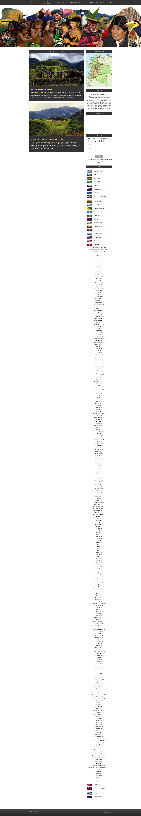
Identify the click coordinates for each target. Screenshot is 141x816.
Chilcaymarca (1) (98, 455)
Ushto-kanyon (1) (99, 751)
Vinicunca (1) (98, 761)
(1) (99, 391)
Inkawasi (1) (99, 552)
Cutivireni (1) (98, 486)
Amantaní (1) (98, 401)
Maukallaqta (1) (99, 599)
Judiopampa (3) (99, 273)
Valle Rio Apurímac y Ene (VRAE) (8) (99, 249)
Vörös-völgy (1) (99, 763)
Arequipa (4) (99, 259)
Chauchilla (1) (99, 451)
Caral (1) (99, 433)
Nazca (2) (99, 346)
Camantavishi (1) (98, 425)
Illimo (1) (98, 548)
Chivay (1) (99, 465)
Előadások (85, 2)
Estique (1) (99, 498)
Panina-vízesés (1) (99, 637)
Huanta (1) (99, 530)
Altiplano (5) (99, 255)
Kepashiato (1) (99, 562)
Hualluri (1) (99, 516)
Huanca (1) (99, 520)
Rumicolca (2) (99, 360)
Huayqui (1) (99, 534)
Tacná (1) (98, 712)
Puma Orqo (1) (99, 665)
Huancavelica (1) (98, 522)
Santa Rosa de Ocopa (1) (99, 694)
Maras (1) (99, 595)
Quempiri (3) (99, 284)
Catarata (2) (99, 314)
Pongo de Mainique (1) (99, 655)
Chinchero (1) (99, 461)
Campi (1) (99, 429)
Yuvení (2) (99, 387)
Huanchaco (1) (99, 528)
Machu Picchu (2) (99, 342)
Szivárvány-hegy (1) (99, 710)
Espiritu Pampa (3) (99, 269)
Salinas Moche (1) (99, 679)
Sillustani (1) (99, 706)
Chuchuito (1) (99, 471)
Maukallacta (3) (99, 275)
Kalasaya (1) (99, 560)
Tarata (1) (99, 720)
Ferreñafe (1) (99, 500)
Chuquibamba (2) (99, 320)
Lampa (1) (99, 574)
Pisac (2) (99, 350)
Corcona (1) (99, 483)
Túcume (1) (99, 738)
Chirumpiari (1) (99, 463)
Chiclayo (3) (99, 263)
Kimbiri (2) (99, 332)
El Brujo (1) (99, 490)
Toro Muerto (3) (99, 298)
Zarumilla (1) (98, 779)
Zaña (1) (99, 781)
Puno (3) (99, 280)
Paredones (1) (99, 641)
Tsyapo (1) (99, 732)
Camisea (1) (99, 427)
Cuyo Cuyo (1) (99, 488)
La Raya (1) (99, 570)
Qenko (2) (99, 356)
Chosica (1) (99, 469)
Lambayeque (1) (99, 572)
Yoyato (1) (99, 775)
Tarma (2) (99, 380)
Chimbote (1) (98, 457)
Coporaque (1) (99, 481)
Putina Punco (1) (98, 669)
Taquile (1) (99, 718)
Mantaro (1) (99, 593)
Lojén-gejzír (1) (99, 586)
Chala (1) (98, 447)
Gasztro (64, 2)
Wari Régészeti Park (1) (99, 765)
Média (92, 2)
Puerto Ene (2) (99, 352)
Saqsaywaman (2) (99, 366)
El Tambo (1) (98, 492)
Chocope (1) (99, 467)
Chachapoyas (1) (98, 445)
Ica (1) (99, 540)
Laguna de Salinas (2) (99, 338)
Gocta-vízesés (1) (99, 502)
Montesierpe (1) (99, 605)
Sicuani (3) (99, 290)
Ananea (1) (99, 405)
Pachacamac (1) (99, 635)
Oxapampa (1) (99, 631)
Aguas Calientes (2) (99, 302)
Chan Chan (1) (99, 449)
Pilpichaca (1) (99, 647)
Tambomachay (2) (99, 374)
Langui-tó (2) (98, 340)
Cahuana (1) (99, 423)
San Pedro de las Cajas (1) (99, 687)
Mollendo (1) (98, 601)
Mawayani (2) (99, 344)
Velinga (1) (99, 759)
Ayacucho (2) (98, 308)
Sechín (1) (99, 702)
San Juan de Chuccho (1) (99, 685)
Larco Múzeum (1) (99, 576)
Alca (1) (99, 399)
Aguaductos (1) (99, 395)
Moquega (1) (98, 607)
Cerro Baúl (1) (99, 443)
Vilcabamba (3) (99, 300)
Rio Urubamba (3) (99, 288)
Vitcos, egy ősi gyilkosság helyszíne (47, 139)
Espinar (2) (99, 326)
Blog (58, 2)
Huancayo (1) (99, 524)
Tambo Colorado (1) (98, 714)
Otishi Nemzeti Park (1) (99, 629)
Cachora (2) (99, 312)
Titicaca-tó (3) (99, 296)
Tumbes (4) (99, 261)
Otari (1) (99, 627)
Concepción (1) (99, 477)
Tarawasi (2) (99, 376)
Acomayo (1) (98, 393)
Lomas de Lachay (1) (99, 588)
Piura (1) (99, 653)
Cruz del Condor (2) (99, 324)
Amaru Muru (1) (99, 403)
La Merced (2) (99, 336)
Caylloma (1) (99, 437)
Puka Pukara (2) (99, 354)
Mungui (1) (99, 613)
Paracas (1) (99, 639)
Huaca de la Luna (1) (99, 508)
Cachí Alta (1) (99, 421)
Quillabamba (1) (99, 671)
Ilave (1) (99, 544)
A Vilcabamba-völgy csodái (43, 90)
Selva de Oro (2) (99, 372)
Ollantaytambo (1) (99, 623)
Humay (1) (99, 538)
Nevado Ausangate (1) (99, 617)
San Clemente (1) (99, 683)
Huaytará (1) (99, 536)
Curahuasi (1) (99, 485)
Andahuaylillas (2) (99, 304)
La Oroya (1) (99, 568)
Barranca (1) (99, 415)
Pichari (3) (99, 279)
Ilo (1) (99, 550)
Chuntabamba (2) (99, 318)
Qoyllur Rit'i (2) (99, 358)
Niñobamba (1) (99, 619)
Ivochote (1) (99, 554)
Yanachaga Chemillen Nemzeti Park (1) (99, 768)
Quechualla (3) (99, 282)
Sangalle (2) (99, 362)
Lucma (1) (99, 589)
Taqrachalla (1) (99, 716)
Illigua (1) (98, 546)
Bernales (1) (99, 419)
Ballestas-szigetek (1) (99, 413)
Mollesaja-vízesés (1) (99, 603)
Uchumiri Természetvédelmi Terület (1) (99, 741)
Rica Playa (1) (99, 675)
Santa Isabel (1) (99, 691)
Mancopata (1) (99, 591)
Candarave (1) (99, 431)
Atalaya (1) (99, 411)
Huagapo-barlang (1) (99, 514)
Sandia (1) (99, 689)
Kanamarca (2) (99, 330)
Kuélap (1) (99, 566)
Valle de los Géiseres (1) (99, 755)
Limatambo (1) (99, 578)
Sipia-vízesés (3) (99, 292)
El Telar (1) (99, 494)
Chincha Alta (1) (99, 459)
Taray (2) (98, 378)
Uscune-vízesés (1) (99, 749)
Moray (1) (99, 609)
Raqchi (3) (99, 286)
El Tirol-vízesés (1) (99, 496)
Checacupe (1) (99, 453)
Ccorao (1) (99, 441)
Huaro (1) (98, 532)
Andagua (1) (99, 407)
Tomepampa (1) (99, 726)
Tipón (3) (98, 294)
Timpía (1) (99, 724)
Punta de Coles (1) (99, 667)
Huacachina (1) (99, 512)
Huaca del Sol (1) (99, 510)
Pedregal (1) (99, 645)
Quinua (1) (99, 673)
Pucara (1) (99, 659)
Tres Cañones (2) (99, 382)
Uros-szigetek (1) (99, 748)
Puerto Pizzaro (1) (99, 663)
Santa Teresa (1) (98, 696)
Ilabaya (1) (99, 542)
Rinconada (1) (99, 677)
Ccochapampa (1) (99, 439)
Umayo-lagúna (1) (99, 744)
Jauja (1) (99, 556)
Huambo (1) (99, 518)
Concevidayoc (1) (99, 479)
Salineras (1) (99, 681)
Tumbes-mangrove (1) (99, 736)
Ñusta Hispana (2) (99, 389)
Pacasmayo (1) (99, 633)
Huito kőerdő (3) (99, 271)
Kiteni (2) (98, 334)
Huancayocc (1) (99, 526)
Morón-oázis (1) (99, 611)
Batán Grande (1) (99, 417)
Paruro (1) (99, 643)
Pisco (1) (99, 649)
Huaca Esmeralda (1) (99, 506)
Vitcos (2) (98, 383)
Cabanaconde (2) (99, 310)
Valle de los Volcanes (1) (99, 757)
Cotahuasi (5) (99, 257)
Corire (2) (98, 322)
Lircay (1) (98, 580)
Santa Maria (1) (99, 692)
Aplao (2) (98, 306)
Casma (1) (99, 435)
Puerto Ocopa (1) (99, 661)
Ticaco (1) (99, 722)
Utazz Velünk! (100, 2)
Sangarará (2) (99, 364)
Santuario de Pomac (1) (99, 698)
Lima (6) (99, 253)
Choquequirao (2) (99, 316)
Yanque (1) (99, 771)
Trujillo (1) (99, 730)
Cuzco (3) (98, 267)
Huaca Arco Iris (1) (99, 504)
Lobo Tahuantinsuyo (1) (98, 582)
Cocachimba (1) (99, 475)
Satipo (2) (99, 368)
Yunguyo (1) (99, 777)
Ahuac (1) (98, 397)
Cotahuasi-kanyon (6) (99, 251)
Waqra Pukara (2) (99, 385)
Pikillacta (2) (99, 348)
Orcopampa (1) (99, 625)
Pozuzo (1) (99, 657)
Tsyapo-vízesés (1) (99, 734)
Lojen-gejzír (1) (99, 584)
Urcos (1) (98, 746)
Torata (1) (99, 728)
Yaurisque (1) (99, 773)
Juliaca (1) (99, 558)
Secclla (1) (99, 700)
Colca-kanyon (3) (99, 265)
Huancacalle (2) (99, 328)
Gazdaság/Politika (74, 2)
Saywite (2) (99, 370)
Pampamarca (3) (98, 277)
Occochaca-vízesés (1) (99, 621)
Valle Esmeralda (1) (99, 753)
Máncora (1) (99, 615)
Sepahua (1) (99, 704)
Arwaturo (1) (99, 409)
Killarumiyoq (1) (99, 564)
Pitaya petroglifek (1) (99, 651)
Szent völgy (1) (99, 708)
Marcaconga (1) (99, 597)
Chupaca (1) (99, 473)
